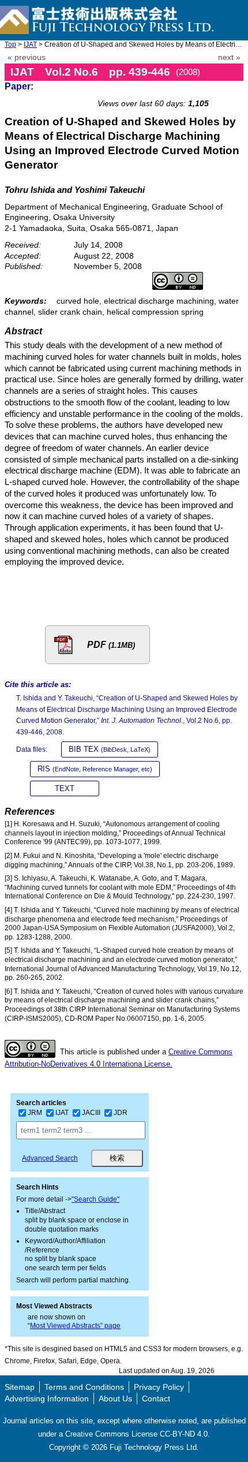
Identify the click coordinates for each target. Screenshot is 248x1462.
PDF (111, 645)
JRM (35, 1113)
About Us (115, 1398)
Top (10, 44)
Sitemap (20, 1387)
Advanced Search (50, 1158)
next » (229, 57)
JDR (120, 1113)
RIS (94, 768)
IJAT (30, 44)
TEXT (64, 788)
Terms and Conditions (84, 1387)
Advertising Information (47, 1398)
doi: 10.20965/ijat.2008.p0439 (183, 90)
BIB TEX (110, 749)
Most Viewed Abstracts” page (75, 1326)
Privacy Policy (159, 1387)
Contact (156, 1398)
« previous (26, 57)
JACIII (91, 1113)
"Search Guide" (95, 1199)
